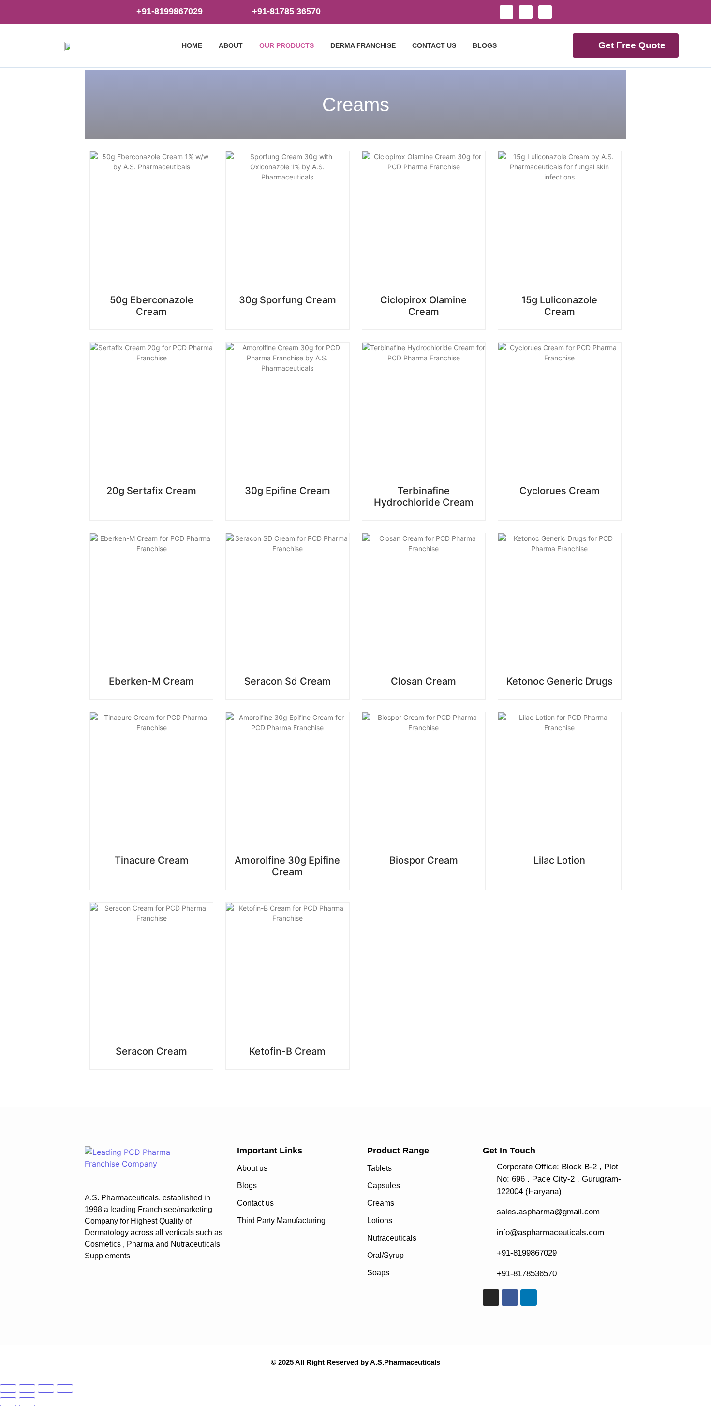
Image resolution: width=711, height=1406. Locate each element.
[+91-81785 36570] (240, 11)
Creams (380, 1203)
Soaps (378, 1273)
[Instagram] (506, 12)
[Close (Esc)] (65, 1388)
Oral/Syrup (385, 1255)
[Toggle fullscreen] (27, 1388)
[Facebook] (526, 12)
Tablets (379, 1168)
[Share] (46, 1388)
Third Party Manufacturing (281, 1220)
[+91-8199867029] (124, 11)
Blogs (485, 45)
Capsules (383, 1186)
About (231, 45)
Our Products (286, 45)
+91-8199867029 (169, 11)
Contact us (255, 1203)
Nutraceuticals (391, 1238)
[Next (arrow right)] (27, 1401)
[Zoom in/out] (8, 1388)
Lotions (379, 1220)
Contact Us (434, 45)
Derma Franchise (363, 45)
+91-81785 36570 (286, 11)
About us (252, 1168)
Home (192, 45)
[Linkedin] (545, 12)
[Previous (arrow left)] (8, 1401)
